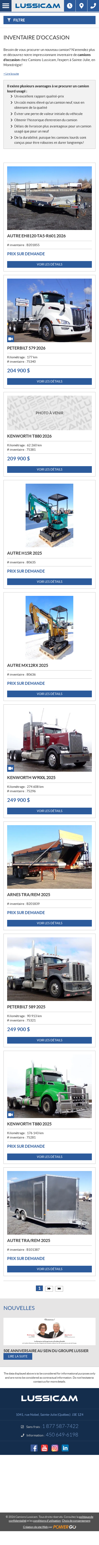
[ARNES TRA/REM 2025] (49, 857)
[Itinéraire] (81, 6)
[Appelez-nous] (93, 6)
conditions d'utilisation (47, 1520)
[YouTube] (44, 1448)
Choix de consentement (76, 1520)
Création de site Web (35, 1526)
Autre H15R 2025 (24, 553)
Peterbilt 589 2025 (26, 1006)
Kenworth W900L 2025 (31, 777)
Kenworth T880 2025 (29, 1123)
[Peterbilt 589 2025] (49, 969)
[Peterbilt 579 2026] (49, 310)
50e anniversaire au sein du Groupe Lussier (45, 1351)
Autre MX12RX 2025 (27, 665)
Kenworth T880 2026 (29, 436)
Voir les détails (49, 264)
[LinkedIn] (65, 1448)
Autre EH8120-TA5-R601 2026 (36, 235)
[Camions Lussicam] (38, 6)
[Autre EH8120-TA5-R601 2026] (49, 198)
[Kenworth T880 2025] (49, 1086)
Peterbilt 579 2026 (26, 348)
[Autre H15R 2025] (49, 515)
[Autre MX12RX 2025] (49, 627)
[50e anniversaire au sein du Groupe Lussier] (49, 1331)
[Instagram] (54, 1448)
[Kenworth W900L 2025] (49, 740)
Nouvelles (19, 1308)
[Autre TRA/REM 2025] (49, 1203)
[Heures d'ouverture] (70, 6)
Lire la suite (11, 73)
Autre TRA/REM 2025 (28, 1240)
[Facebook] (34, 1448)
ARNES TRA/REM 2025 (28, 894)
